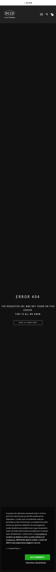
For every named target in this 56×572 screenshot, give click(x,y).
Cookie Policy (13, 548)
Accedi (29, 3)
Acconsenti (37, 557)
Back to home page (28, 322)
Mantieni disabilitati (36, 562)
